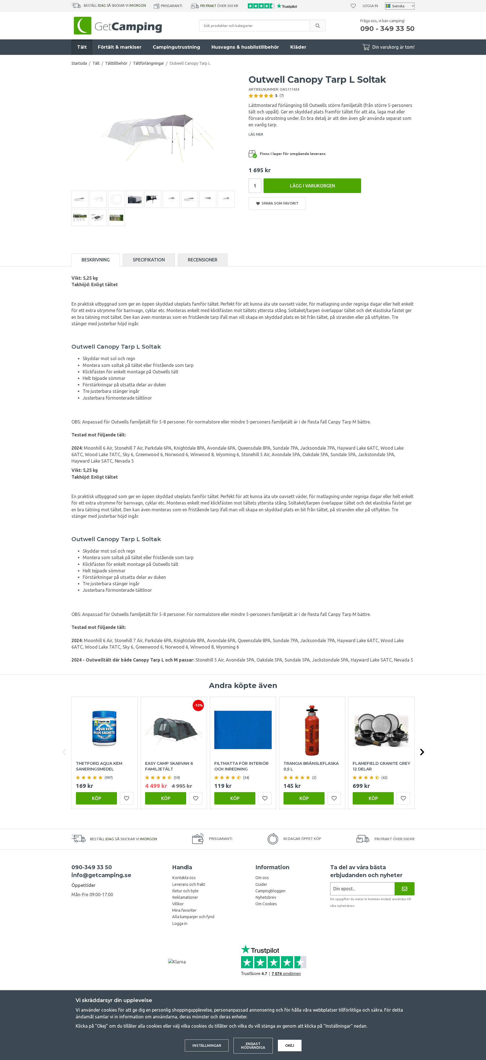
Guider (261, 884)
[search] (317, 25)
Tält (82, 47)
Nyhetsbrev (265, 897)
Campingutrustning (176, 47)
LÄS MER (256, 134)
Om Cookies (266, 904)
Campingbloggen (270, 891)
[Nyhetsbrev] (405, 888)
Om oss (262, 877)
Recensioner (202, 259)
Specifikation (149, 259)
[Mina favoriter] (353, 5)
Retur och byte (185, 891)
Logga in (370, 6)
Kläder (298, 47)
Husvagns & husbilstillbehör (245, 47)
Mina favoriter (184, 910)
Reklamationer (185, 897)
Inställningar (206, 1045)
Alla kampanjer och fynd (193, 917)
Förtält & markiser (119, 47)
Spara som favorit (279, 203)
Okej (289, 1045)
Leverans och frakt (188, 884)
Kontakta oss (184, 877)
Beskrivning (96, 259)
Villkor (178, 904)
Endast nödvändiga (253, 1045)
